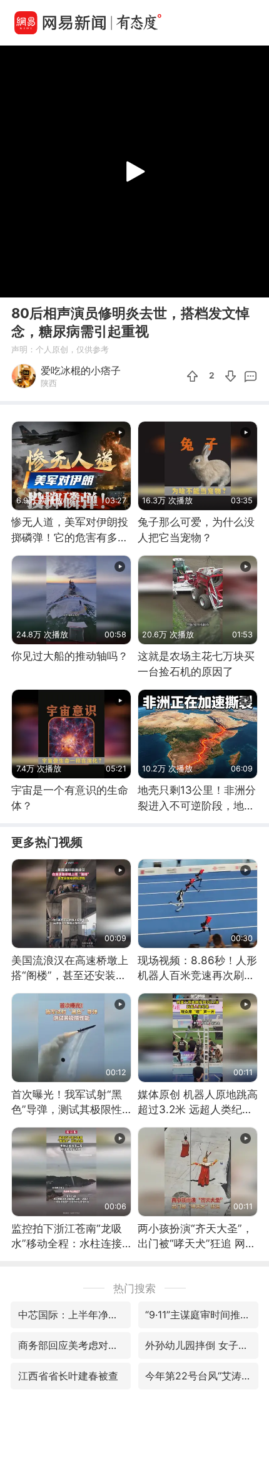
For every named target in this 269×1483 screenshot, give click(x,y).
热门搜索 (134, 1288)
